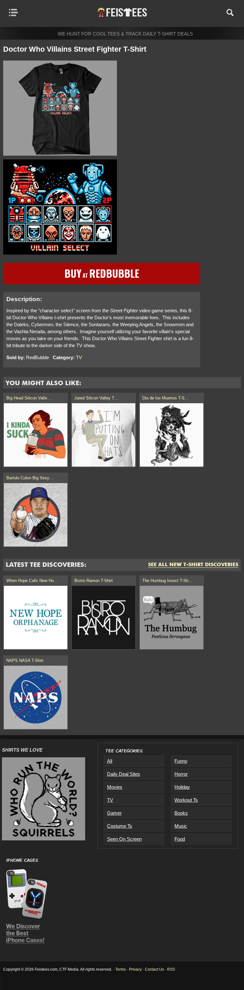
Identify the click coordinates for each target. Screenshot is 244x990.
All (109, 761)
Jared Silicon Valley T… (96, 398)
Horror (181, 774)
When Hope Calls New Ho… (32, 580)
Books (181, 813)
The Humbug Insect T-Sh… (167, 580)
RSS (171, 969)
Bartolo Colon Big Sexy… (29, 478)
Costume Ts (119, 826)
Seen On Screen (124, 839)
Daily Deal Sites (123, 774)
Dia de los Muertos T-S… (165, 398)
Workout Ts (186, 800)
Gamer (114, 813)
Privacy (135, 969)
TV (79, 357)
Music (180, 826)
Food (179, 839)
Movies (114, 787)
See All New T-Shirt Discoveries (193, 564)
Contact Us (154, 969)
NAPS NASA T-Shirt (25, 660)
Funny (180, 761)
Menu (15, 12)
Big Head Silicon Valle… (28, 398)
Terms (120, 969)
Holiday (182, 787)
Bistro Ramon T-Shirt (93, 580)
